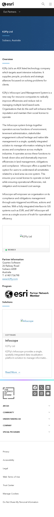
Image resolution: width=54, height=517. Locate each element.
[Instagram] (41, 393)
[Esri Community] (35, 393)
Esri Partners (9, 12)
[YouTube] (48, 393)
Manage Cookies (11, 494)
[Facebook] (35, 387)
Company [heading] (7, 425)
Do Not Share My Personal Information (20, 502)
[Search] (43, 4)
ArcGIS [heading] (6, 406)
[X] (41, 387)
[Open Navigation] (50, 4)
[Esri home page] (8, 4)
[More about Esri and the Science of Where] (8, 394)
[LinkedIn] (48, 387)
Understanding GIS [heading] (12, 419)
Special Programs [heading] (11, 432)
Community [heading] (8, 412)
